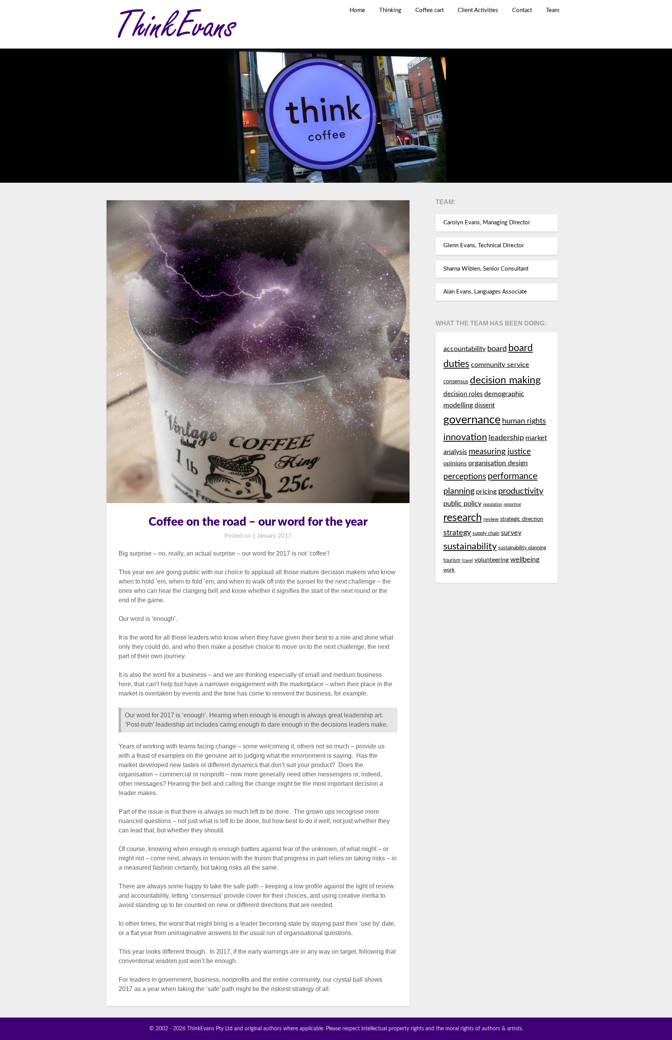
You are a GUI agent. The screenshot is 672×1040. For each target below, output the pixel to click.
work (449, 570)
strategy (457, 533)
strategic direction (521, 519)
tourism (451, 560)
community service (500, 365)
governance (471, 420)
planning (458, 491)
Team (552, 10)
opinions (455, 463)
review (491, 519)
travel (467, 560)
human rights (524, 421)
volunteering (491, 560)
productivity (520, 491)
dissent (484, 405)
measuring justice (500, 451)
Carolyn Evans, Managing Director (486, 222)
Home (357, 10)
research (462, 518)
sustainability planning (522, 548)
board (497, 349)
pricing (486, 491)
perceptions (464, 476)
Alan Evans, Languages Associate (485, 292)
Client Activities (478, 10)
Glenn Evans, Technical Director (483, 245)
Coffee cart (429, 10)
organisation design (498, 463)
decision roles (463, 394)
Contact (522, 10)
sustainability (470, 546)
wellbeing (524, 559)
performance (512, 476)
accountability (464, 349)
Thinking (390, 10)
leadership (506, 438)
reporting (512, 504)
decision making (505, 380)
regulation (492, 504)
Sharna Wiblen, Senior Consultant (485, 269)
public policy (462, 503)
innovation (465, 437)
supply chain (485, 533)
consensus (455, 382)
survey (511, 533)
